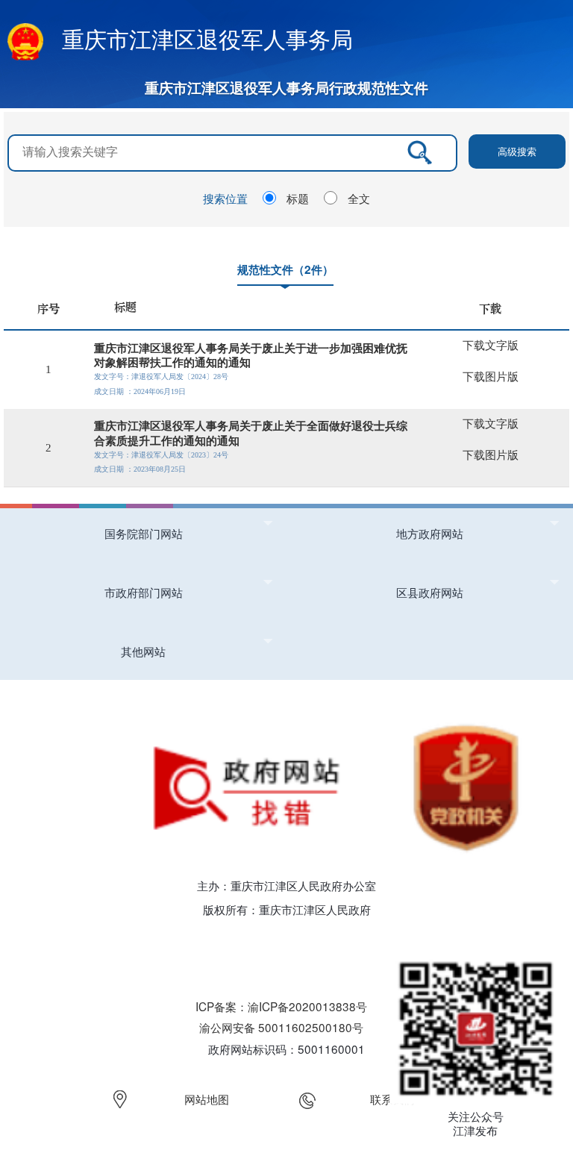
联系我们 (392, 1098)
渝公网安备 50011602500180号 (281, 1027)
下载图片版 (491, 376)
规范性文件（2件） (285, 269)
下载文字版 (491, 345)
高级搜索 (517, 151)
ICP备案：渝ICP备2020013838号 (281, 1006)
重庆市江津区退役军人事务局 (207, 38)
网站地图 (206, 1098)
